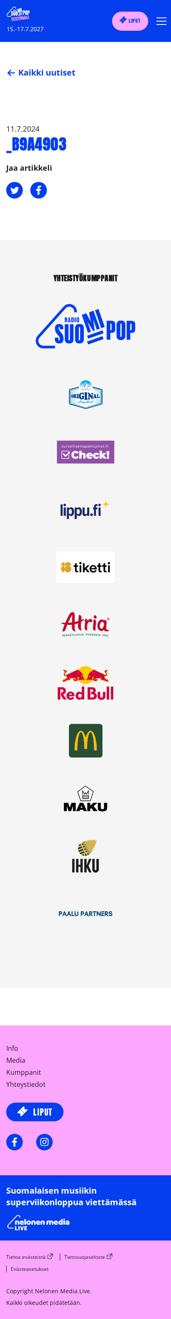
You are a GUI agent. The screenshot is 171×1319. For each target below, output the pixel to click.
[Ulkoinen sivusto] (85, 340)
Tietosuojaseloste (84, 1256)
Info (12, 1048)
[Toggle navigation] (159, 21)
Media (15, 1060)
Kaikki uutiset (46, 72)
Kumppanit (23, 1072)
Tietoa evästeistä (26, 1256)
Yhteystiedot (26, 1084)
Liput (134, 21)
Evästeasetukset (30, 1268)
